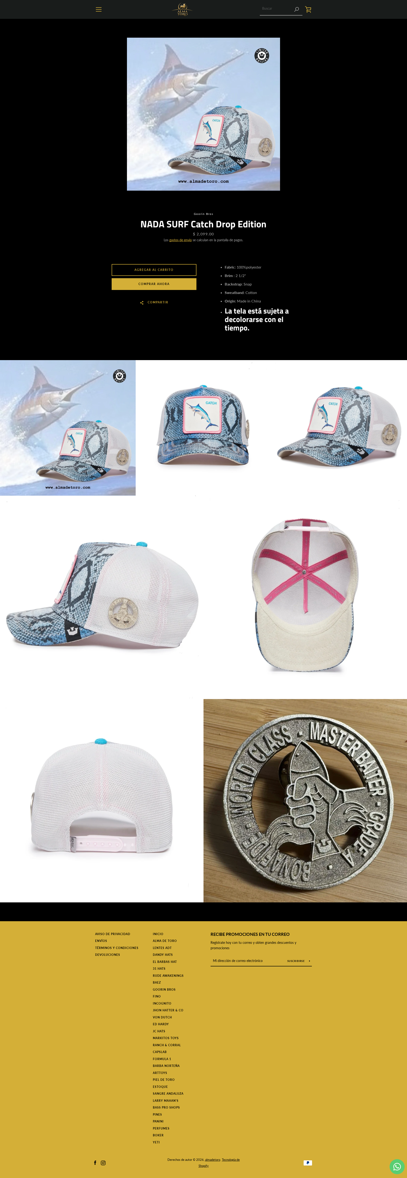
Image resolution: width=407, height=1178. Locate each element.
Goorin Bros (164, 989)
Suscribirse (296, 961)
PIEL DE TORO (164, 1080)
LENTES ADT (162, 948)
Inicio (158, 934)
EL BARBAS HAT (165, 962)
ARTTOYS (160, 1073)
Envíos (101, 941)
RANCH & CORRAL (167, 1045)
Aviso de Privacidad (112, 934)
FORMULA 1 (162, 1059)
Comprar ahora (154, 284)
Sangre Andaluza (168, 1093)
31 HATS (159, 968)
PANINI (158, 1121)
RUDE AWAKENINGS (168, 975)
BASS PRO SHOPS (166, 1107)
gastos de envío (180, 240)
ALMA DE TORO (165, 941)
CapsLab (160, 1052)
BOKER (158, 1135)
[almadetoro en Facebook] (95, 1162)
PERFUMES (161, 1128)
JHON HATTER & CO (168, 1010)
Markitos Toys (166, 1038)
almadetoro (212, 1160)
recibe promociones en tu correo (250, 934)
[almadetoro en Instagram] (103, 1162)
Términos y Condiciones (116, 948)
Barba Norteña (166, 1066)
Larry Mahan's (166, 1100)
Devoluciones (107, 955)
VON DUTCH (162, 1017)
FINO (157, 996)
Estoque (160, 1087)
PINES (157, 1114)
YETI (156, 1142)
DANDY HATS (163, 955)
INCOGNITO (162, 1003)
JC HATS (159, 1031)
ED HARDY (161, 1024)
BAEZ (157, 982)
